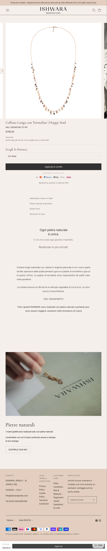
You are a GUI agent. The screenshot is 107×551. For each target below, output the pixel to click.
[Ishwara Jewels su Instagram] (100, 521)
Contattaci (58, 487)
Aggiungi (58, 546)
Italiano (10, 520)
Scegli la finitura (16, 149)
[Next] (104, 70)
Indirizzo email (76, 496)
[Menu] (7, 10)
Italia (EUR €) (25, 520)
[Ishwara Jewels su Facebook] (97, 521)
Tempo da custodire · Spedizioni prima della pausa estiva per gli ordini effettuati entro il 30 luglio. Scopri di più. (53, 3)
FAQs (56, 483)
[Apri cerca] (94, 10)
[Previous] (3, 70)
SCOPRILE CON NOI (17, 450)
